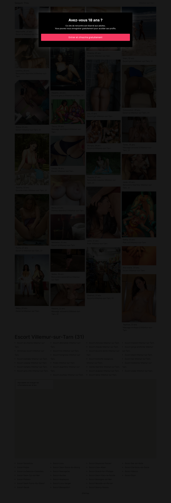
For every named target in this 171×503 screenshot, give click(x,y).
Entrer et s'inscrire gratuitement (85, 37)
